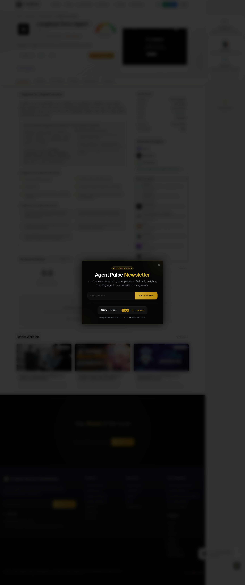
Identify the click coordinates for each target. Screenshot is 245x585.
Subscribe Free (146, 295)
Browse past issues (137, 317)
